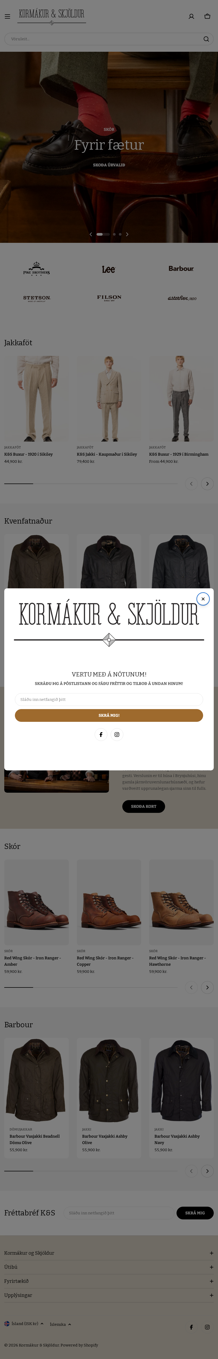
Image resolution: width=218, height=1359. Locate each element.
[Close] (208, 1239)
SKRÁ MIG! (143, 1329)
